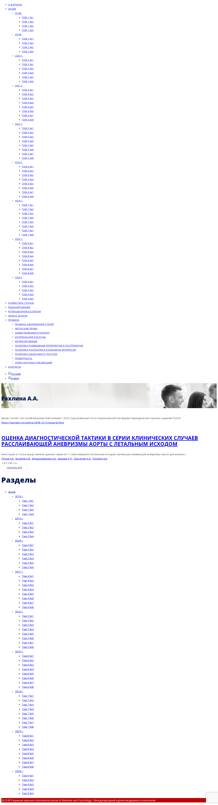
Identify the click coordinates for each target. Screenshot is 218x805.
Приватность (23, 358)
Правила (13, 320)
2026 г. (19, 277)
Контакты (14, 366)
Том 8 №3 (28, 251)
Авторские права (26, 328)
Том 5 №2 (28, 132)
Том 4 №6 (28, 111)
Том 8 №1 (28, 243)
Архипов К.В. (22, 458)
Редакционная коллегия (24, 311)
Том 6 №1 (28, 166)
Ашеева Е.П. (65, 458)
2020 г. (19, 55)
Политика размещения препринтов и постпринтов (49, 345)
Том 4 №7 (28, 115)
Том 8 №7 (28, 268)
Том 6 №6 (28, 187)
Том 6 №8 (28, 196)
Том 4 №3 (28, 98)
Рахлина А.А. (99, 458)
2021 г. (19, 85)
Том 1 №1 (28, 17)
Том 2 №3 (28, 47)
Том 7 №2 (28, 209)
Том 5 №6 (28, 149)
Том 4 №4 (28, 102)
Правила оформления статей (34, 324)
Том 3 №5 (28, 77)
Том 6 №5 (28, 183)
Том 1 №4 (28, 30)
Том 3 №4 (28, 72)
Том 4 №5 (28, 106)
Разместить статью (21, 302)
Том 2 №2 (28, 42)
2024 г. (19, 200)
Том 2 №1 (28, 38)
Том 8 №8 (28, 273)
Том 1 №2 (28, 21)
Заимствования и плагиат (32, 332)
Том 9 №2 (28, 285)
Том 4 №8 (28, 119)
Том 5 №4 (28, 141)
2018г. (18, 13)
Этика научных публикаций (33, 362)
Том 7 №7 (28, 230)
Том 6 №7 (28, 192)
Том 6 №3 (28, 175)
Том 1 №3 (28, 25)
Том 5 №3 (28, 136)
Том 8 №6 (28, 264)
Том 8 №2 (28, 247)
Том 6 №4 (28, 179)
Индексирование (26, 341)
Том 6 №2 (28, 170)
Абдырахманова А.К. (44, 458)
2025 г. (19, 239)
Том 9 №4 (28, 294)
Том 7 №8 (28, 234)
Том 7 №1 (28, 204)
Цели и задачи (17, 315)
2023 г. (19, 162)
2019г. (18, 34)
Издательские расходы (30, 337)
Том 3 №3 (28, 68)
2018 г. (19, 496)
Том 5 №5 (28, 145)
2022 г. (19, 123)
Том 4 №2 (28, 94)
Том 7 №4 (28, 217)
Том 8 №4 (28, 256)
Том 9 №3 (28, 290)
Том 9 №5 (28, 298)
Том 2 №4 (28, 51)
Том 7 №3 (28, 213)
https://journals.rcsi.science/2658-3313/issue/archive (32, 422)
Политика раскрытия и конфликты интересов (45, 349)
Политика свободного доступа (36, 354)
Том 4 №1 (28, 89)
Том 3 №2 (28, 64)
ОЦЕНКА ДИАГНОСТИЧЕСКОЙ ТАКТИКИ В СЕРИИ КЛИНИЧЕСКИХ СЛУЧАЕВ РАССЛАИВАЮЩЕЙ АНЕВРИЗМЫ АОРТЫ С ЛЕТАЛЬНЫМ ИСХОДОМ (99, 440)
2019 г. (19, 518)
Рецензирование (19, 307)
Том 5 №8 (28, 158)
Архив (12, 8)
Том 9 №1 (28, 281)
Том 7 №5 (28, 221)
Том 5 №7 (28, 153)
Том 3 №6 (28, 81)
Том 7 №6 (28, 226)
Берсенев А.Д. (82, 458)
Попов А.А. (7, 458)
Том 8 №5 (28, 260)
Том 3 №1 (28, 60)
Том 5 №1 (28, 128)
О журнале (15, 4)
